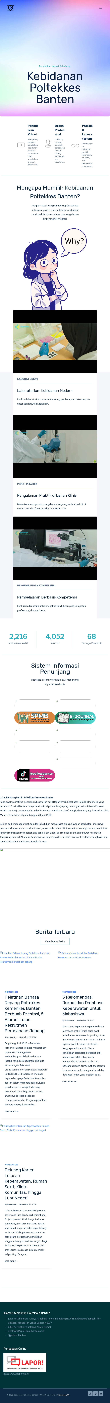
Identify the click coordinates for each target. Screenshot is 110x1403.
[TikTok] (95, 1393)
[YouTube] (101, 1393)
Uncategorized (11, 992)
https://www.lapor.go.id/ (16, 1373)
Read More (11, 1111)
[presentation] (26, 968)
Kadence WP (63, 1395)
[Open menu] (100, 8)
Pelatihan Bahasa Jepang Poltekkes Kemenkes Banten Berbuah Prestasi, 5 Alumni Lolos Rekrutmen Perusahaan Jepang (25, 1014)
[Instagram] (90, 1393)
